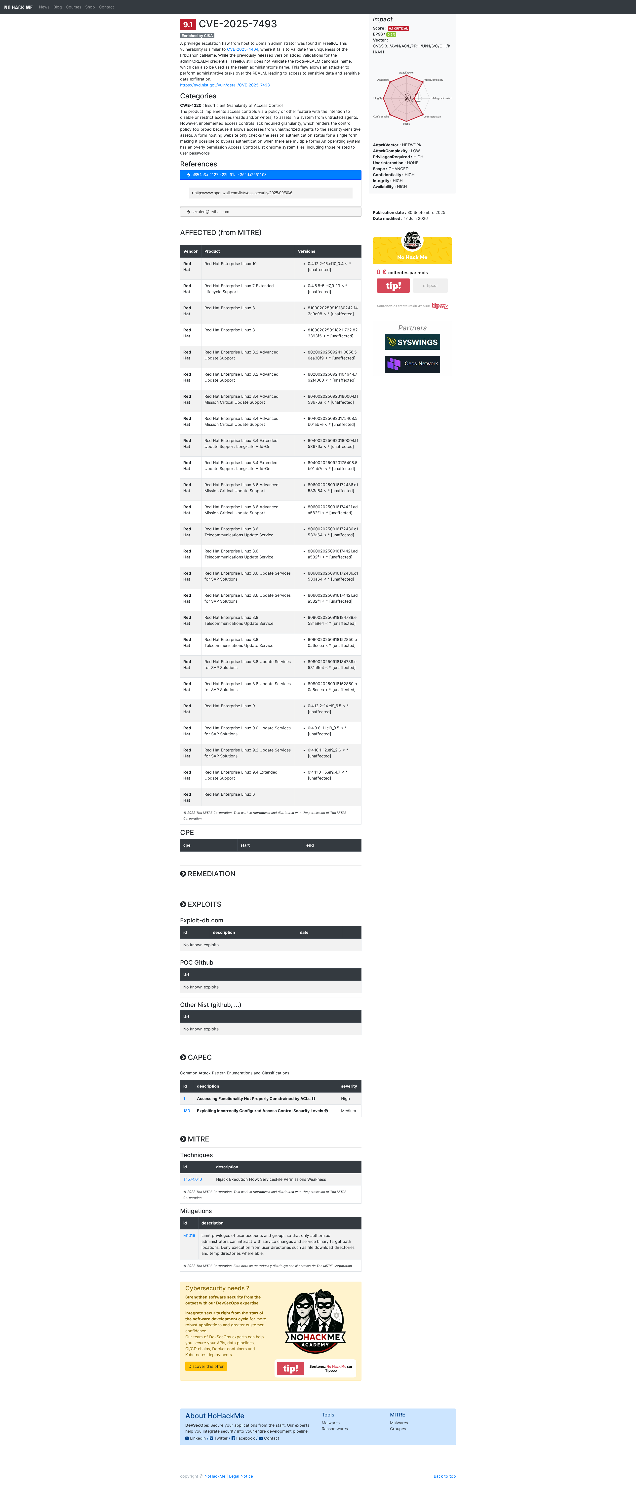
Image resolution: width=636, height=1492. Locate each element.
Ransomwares (335, 1428)
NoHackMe (214, 1476)
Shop (90, 6)
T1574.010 (192, 1179)
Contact (106, 6)
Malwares (331, 1422)
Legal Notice (241, 1476)
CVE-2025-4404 (242, 49)
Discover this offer (206, 1366)
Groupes (398, 1428)
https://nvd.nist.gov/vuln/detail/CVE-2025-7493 (225, 84)
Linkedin (198, 1438)
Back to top (445, 1476)
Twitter (221, 1438)
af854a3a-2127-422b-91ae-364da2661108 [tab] (229, 175)
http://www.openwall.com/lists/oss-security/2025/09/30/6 (243, 193)
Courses (73, 6)
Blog (57, 6)
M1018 (189, 1235)
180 (186, 1110)
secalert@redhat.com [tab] (210, 212)
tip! (290, 1368)
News (44, 6)
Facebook (245, 1438)
